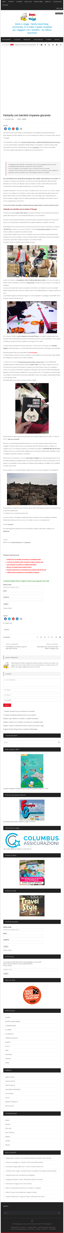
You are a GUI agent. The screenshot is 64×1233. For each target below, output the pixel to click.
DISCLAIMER (52, 1229)
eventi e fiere (38, 1)
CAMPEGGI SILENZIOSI (11, 1038)
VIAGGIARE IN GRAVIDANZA (12, 1089)
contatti (11, 1)
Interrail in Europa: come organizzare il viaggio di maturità (21, 1192)
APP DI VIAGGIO (9, 1106)
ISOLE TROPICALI (10, 1132)
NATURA (57, 39)
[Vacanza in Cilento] (32, 872)
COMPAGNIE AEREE (10, 1025)
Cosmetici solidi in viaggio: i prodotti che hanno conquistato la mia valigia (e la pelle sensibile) (31, 1171)
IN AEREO (48, 39)
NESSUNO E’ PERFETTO (11, 1102)
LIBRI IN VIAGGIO (9, 1077)
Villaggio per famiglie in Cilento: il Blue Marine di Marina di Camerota (24, 1179)
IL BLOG (7, 1097)
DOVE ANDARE (6, 39)
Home (4, 1)
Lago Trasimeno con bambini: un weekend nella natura (21, 564)
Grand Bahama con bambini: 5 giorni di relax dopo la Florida (16, 647)
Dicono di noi (57, 1)
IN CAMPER (8, 1030)
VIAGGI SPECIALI (38, 39)
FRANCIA (7, 1136)
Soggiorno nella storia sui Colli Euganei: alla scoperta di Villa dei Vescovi (26, 569)
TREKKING (8, 1058)
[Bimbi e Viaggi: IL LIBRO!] (32, 771)
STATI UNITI (8, 1128)
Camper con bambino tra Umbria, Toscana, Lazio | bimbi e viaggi (26, 725)
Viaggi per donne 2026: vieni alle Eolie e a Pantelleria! (20, 1175)
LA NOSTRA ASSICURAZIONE (18, 1229)
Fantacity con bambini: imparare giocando (27, 115)
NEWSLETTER (15, 1227)
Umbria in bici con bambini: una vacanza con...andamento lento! (26, 722)
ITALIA (19, 119)
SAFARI (7, 1062)
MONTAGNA (8, 1054)
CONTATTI (23, 1227)
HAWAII (7, 1120)
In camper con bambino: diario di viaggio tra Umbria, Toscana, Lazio (25, 562)
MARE (6, 1050)
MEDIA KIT (45, 1229)
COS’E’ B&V (5, 5)
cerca (58, 8)
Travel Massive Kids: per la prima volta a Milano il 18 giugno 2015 (47, 647)
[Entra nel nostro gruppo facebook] (32, 810)
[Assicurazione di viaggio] (32, 840)
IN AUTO (7, 1046)
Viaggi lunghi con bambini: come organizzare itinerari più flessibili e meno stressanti (28, 1158)
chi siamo (19, 1)
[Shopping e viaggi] (32, 905)
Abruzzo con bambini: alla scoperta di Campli (19, 567)
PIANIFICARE (27, 39)
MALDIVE (7, 1124)
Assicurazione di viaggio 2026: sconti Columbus (19, 1183)
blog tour (28, 1)
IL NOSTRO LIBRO (31, 1227)
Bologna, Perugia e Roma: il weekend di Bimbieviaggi (23, 729)
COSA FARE (17, 39)
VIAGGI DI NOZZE (10, 1081)
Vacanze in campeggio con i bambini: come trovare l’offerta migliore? (24, 1162)
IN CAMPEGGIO (9, 1034)
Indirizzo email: (7, 584)
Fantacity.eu (6, 531)
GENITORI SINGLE (10, 1085)
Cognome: (6, 597)
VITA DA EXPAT (9, 1093)
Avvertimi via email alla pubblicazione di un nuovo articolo (20, 715)
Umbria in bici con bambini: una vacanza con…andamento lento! (24, 559)
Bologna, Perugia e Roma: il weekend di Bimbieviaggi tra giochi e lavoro (41, 142)
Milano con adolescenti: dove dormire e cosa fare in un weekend (23, 1188)
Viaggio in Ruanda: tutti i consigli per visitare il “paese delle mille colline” (25, 1196)
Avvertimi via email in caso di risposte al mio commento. (20, 711)
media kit (48, 1)
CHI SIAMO (38, 1229)
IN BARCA (7, 1042)
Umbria (24, 119)
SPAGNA (7, 1145)
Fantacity (6, 629)
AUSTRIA (7, 1141)
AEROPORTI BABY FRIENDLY (12, 1021)
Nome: (5, 591)
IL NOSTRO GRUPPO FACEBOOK (46, 1227)
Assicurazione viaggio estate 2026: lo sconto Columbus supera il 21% (24, 1166)
